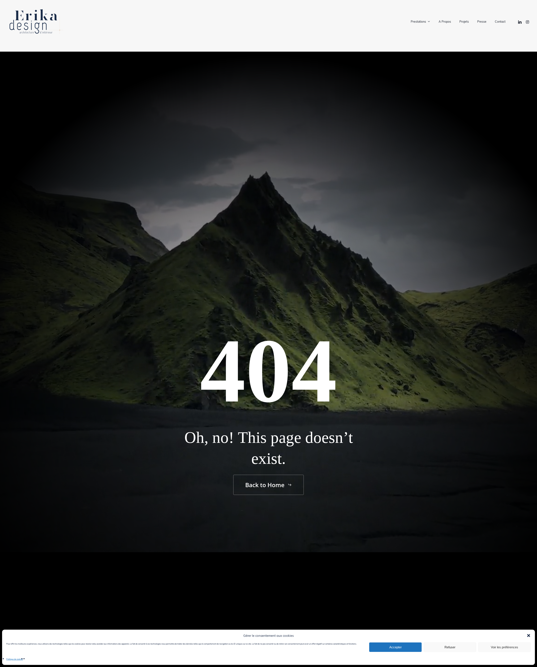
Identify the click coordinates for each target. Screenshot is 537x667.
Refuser (449, 647)
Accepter (395, 647)
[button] (529, 635)
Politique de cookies (14, 659)
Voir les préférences (504, 647)
